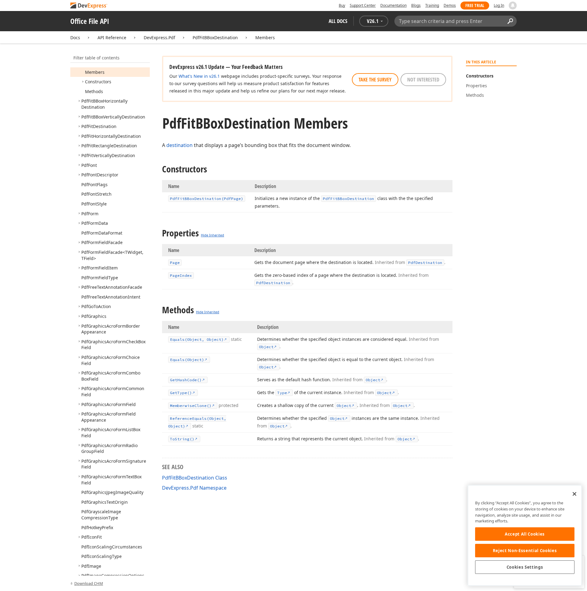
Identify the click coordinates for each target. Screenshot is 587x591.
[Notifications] (513, 5)
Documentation (393, 5)
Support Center (363, 5)
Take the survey (375, 79)
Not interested (423, 79)
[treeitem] (95, 72)
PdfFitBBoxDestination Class (194, 477)
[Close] (574, 494)
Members (265, 37)
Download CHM (88, 583)
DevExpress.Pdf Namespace (194, 487)
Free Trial (474, 5)
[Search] (510, 21)
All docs (338, 20)
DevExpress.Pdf (159, 37)
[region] (524, 535)
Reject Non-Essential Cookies (525, 550)
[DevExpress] (89, 6)
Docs (75, 37)
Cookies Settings (525, 567)
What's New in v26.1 (199, 76)
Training (432, 5)
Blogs (416, 5)
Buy (342, 5)
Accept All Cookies (525, 534)
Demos (450, 5)
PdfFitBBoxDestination (215, 37)
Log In (499, 5)
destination (179, 145)
